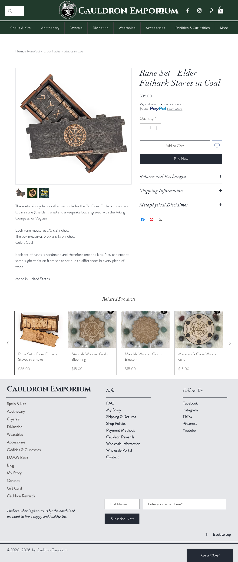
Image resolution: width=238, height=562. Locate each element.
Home (19, 51)
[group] (119, 343)
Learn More (174, 108)
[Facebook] (187, 10)
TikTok (187, 416)
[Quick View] (39, 329)
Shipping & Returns (121, 416)
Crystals (13, 419)
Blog (10, 465)
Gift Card (14, 488)
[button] (221, 10)
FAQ (110, 403)
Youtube (189, 430)
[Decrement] (143, 128)
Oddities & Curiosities (23, 449)
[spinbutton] (150, 128)
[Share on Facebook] (142, 219)
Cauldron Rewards (21, 496)
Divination (14, 426)
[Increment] (157, 128)
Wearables (15, 434)
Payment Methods (121, 430)
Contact (13, 480)
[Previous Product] (7, 343)
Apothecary (16, 411)
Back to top (222, 534)
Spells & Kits (16, 403)
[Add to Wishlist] (217, 145)
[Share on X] (160, 219)
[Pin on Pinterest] (151, 219)
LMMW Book (17, 457)
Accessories (16, 442)
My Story (14, 473)
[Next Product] (230, 343)
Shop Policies (116, 423)
